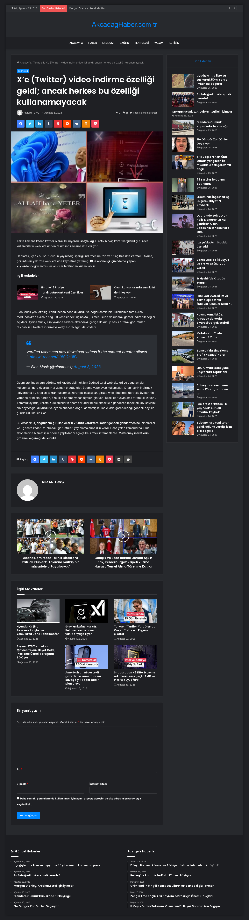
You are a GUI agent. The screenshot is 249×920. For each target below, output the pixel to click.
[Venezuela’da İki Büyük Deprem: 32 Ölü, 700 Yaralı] (183, 265)
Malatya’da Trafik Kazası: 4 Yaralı (209, 335)
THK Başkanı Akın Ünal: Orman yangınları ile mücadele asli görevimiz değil (214, 163)
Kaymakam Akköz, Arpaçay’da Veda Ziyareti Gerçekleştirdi (213, 319)
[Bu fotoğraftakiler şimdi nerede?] (183, 99)
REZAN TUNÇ (31, 112)
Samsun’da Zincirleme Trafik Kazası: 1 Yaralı (212, 353)
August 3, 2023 (87, 367)
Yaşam (158, 42)
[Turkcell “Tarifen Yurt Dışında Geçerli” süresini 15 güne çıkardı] (135, 611)
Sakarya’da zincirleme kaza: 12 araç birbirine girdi (213, 389)
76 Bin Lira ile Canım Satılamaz (211, 182)
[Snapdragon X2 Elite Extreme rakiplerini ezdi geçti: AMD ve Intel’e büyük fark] (135, 657)
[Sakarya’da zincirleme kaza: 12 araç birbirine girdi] (183, 390)
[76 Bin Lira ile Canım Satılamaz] (183, 185)
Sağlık (124, 42)
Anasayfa (76, 42)
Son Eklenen (202, 61)
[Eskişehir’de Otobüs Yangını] (183, 284)
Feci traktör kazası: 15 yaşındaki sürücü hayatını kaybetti (212, 408)
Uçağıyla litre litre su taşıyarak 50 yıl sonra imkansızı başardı (212, 80)
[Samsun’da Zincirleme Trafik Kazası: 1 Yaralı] (183, 356)
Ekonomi (108, 42)
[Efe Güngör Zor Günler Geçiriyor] (183, 144)
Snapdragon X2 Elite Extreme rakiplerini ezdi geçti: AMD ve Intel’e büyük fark (134, 676)
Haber (92, 42)
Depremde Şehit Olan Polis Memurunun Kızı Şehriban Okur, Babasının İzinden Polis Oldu (213, 224)
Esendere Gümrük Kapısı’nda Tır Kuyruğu (212, 124)
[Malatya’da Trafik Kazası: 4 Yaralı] (183, 338)
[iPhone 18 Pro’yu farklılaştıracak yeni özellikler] (27, 292)
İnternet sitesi (98, 783)
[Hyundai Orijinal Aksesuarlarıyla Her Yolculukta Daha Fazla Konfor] (38, 611)
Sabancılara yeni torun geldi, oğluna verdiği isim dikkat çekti (214, 427)
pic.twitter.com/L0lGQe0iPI (53, 357)
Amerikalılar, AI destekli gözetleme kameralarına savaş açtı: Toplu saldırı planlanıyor (83, 678)
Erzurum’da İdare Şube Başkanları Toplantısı (213, 370)
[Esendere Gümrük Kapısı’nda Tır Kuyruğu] (183, 127)
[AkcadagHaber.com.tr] (124, 24)
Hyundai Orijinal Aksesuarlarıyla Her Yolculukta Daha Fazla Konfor (38, 630)
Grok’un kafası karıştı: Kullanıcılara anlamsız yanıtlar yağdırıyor (81, 630)
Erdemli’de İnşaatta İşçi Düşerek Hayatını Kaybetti (213, 201)
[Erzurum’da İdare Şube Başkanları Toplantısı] (183, 373)
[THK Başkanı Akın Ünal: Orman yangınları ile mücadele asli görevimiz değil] (183, 162)
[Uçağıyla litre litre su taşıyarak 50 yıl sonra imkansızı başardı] (183, 81)
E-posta (22, 783)
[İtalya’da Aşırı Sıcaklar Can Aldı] (183, 248)
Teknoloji (141, 42)
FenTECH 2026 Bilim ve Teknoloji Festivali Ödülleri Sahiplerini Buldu (214, 300)
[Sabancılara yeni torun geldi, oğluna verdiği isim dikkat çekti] (183, 428)
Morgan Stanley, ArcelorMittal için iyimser (94, 8)
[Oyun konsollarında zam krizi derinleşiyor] (100, 292)
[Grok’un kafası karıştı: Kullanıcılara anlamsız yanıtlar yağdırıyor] (86, 611)
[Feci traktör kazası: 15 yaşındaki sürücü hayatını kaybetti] (183, 409)
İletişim (174, 42)
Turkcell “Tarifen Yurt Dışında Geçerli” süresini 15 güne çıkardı (134, 630)
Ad (19, 769)
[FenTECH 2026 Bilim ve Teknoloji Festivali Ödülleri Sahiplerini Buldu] (183, 301)
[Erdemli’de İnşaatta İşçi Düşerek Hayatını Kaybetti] (183, 202)
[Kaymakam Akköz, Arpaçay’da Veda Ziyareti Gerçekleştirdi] (183, 320)
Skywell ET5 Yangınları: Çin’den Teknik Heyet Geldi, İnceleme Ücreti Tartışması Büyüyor (36, 651)
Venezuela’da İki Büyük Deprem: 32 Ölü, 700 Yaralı (213, 264)
